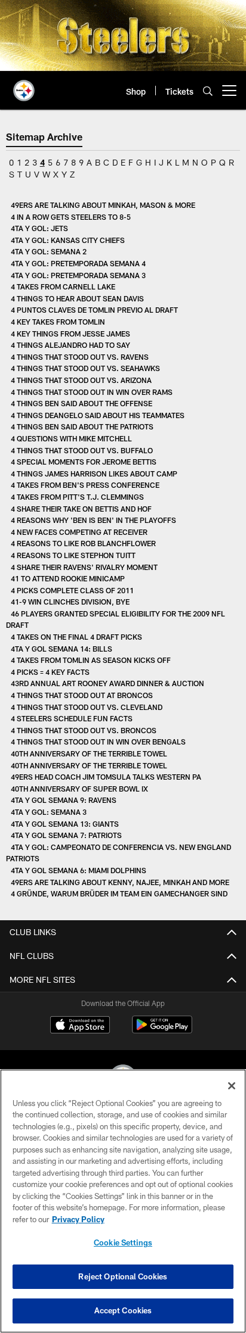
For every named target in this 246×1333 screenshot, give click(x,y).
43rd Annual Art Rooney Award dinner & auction (107, 683)
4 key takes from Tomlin (58, 321)
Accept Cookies (123, 1310)
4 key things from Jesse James (70, 333)
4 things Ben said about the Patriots (82, 426)
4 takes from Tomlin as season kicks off (91, 660)
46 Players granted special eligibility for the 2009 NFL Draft (115, 619)
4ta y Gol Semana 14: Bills (61, 648)
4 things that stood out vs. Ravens (80, 357)
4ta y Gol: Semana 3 (49, 812)
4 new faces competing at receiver (79, 532)
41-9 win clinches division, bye (70, 601)
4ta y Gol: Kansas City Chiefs (68, 240)
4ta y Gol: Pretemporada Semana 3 (78, 275)
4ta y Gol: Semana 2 (49, 251)
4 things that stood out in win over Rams (92, 392)
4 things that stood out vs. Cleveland (86, 707)
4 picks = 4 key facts (50, 672)
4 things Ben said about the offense (81, 403)
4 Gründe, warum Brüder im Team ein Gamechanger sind (119, 893)
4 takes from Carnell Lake (63, 286)
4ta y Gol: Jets (39, 228)
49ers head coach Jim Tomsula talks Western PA (106, 777)
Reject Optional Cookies (122, 1276)
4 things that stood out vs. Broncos (83, 730)
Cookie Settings (123, 1242)
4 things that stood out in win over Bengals (98, 741)
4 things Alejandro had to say (70, 345)
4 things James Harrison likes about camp (94, 473)
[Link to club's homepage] (24, 85)
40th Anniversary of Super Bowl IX (79, 788)
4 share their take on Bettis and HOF (81, 508)
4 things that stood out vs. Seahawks (85, 368)
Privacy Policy (78, 1219)
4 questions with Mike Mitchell (71, 438)
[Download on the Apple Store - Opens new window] (80, 1026)
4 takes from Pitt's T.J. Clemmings (77, 497)
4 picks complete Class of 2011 (72, 590)
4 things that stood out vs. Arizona (81, 380)
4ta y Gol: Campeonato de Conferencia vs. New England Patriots (118, 853)
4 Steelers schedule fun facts (72, 718)
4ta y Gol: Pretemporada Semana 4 (78, 263)
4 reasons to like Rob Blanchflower (83, 543)
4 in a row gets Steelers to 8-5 (71, 217)
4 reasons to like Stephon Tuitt (73, 555)
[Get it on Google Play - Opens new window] (162, 1030)
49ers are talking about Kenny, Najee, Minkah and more (120, 882)
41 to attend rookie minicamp (68, 578)
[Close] (232, 1086)
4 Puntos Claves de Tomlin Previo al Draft (94, 310)
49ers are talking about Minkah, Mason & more (103, 205)
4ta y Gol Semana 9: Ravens (63, 800)
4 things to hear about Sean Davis (77, 298)
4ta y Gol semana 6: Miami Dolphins (78, 870)
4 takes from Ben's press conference (85, 485)
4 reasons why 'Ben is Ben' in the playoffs (93, 520)
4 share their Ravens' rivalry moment (84, 567)
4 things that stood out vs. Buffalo (82, 450)
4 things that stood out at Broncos (82, 695)
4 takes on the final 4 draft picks (76, 637)
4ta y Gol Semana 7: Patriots (66, 835)
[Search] (208, 91)
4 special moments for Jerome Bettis (83, 461)
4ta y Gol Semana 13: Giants (65, 824)
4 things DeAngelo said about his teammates (97, 415)
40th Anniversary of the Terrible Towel (89, 753)
